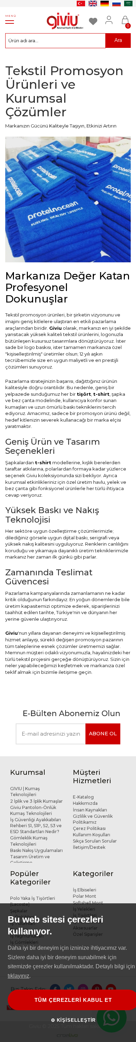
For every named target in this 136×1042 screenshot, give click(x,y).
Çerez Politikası (89, 828)
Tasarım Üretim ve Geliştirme (30, 859)
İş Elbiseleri (84, 889)
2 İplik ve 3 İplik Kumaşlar (36, 801)
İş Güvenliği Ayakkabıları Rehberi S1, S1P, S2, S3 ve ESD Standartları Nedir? (36, 825)
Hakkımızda (85, 803)
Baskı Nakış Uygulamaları (36, 850)
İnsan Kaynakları (90, 810)
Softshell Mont (88, 902)
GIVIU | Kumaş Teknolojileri (25, 791)
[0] (125, 16)
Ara (118, 40)
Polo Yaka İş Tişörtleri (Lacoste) (32, 901)
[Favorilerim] (94, 16)
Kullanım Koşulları (91, 834)
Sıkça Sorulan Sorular (95, 841)
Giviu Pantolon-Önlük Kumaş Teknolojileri (33, 810)
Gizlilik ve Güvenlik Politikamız (93, 819)
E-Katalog (83, 797)
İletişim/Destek (89, 847)
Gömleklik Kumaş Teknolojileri (28, 840)
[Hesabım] (110, 16)
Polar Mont (84, 896)
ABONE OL (103, 733)
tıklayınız (18, 976)
